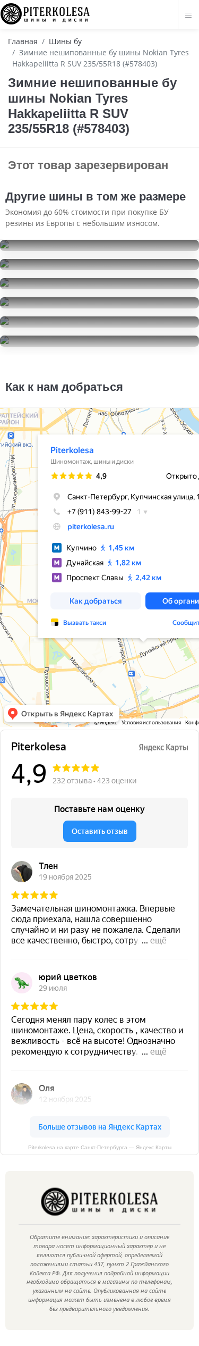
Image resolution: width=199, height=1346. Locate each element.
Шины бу (65, 41)
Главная (23, 41)
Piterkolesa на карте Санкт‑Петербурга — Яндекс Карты (99, 1147)
